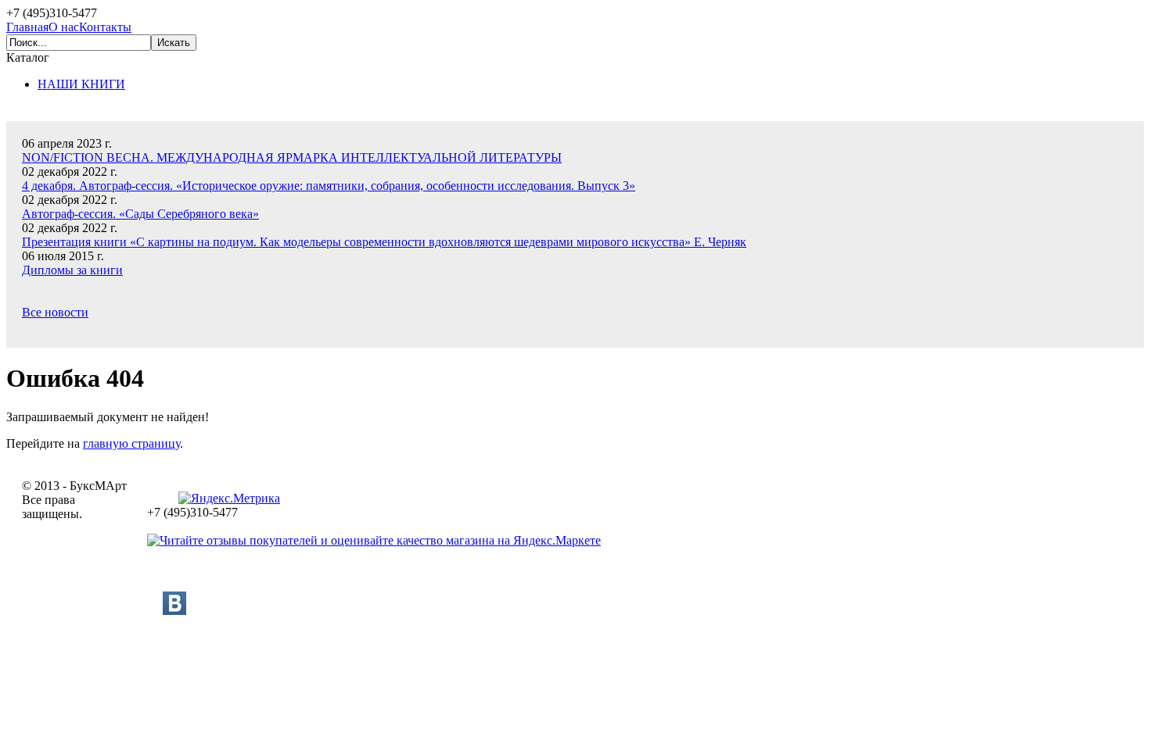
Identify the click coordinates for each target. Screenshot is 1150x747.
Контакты (105, 27)
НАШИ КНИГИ (81, 84)
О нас (64, 27)
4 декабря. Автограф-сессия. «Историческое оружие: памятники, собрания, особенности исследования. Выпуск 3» (328, 185)
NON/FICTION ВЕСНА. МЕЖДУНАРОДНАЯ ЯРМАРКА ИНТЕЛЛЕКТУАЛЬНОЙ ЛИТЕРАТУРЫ (292, 157)
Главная (27, 27)
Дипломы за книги (72, 270)
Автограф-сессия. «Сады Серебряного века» (140, 213)
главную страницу (131, 443)
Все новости (55, 312)
